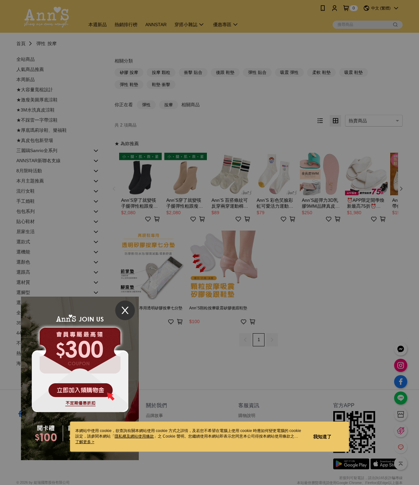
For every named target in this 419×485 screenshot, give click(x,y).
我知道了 (322, 436)
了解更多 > (84, 442)
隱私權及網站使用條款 (134, 436)
